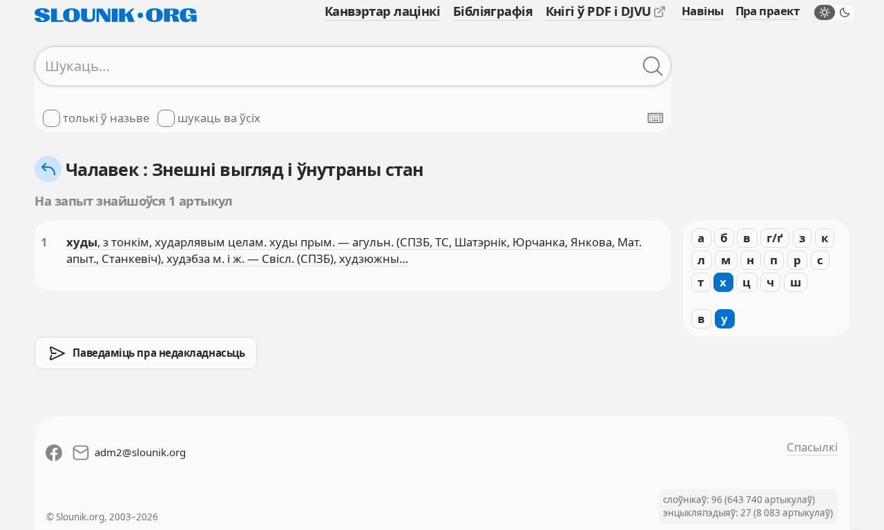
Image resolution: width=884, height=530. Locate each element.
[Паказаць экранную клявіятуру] (655, 118)
